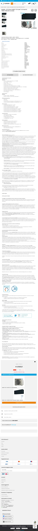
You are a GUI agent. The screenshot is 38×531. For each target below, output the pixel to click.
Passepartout (22, 530)
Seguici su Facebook (8, 516)
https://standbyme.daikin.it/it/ (11, 131)
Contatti (2, 456)
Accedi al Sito (3, 479)
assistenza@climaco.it (9, 506)
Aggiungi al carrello (19, 402)
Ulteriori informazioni (6, 41)
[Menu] (36, 521)
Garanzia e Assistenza (4, 496)
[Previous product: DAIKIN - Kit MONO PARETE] (32, 10)
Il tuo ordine (3, 451)
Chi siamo (2, 441)
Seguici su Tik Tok (8, 521)
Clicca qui (13, 424)
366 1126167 (15, 420)
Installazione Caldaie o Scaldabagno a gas (8, 490)
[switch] (35, 527)
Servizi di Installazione (4, 486)
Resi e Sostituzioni (4, 454)
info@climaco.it (4, 0)
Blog (2, 443)
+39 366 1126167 (11, 0)
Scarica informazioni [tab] (28, 74)
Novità (2, 446)
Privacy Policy (12, 528)
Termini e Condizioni (24, 528)
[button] (12, 4)
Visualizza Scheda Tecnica (19, 71)
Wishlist (2, 482)
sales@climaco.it (10, 505)
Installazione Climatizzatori (5, 488)
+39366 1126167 (7, 501)
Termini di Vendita (4, 494)
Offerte (2, 444)
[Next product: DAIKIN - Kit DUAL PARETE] (35, 10)
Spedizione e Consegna (5, 452)
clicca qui (11, 470)
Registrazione (3, 480)
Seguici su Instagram (8, 518)
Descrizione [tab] (10, 74)
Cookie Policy (18, 528)
